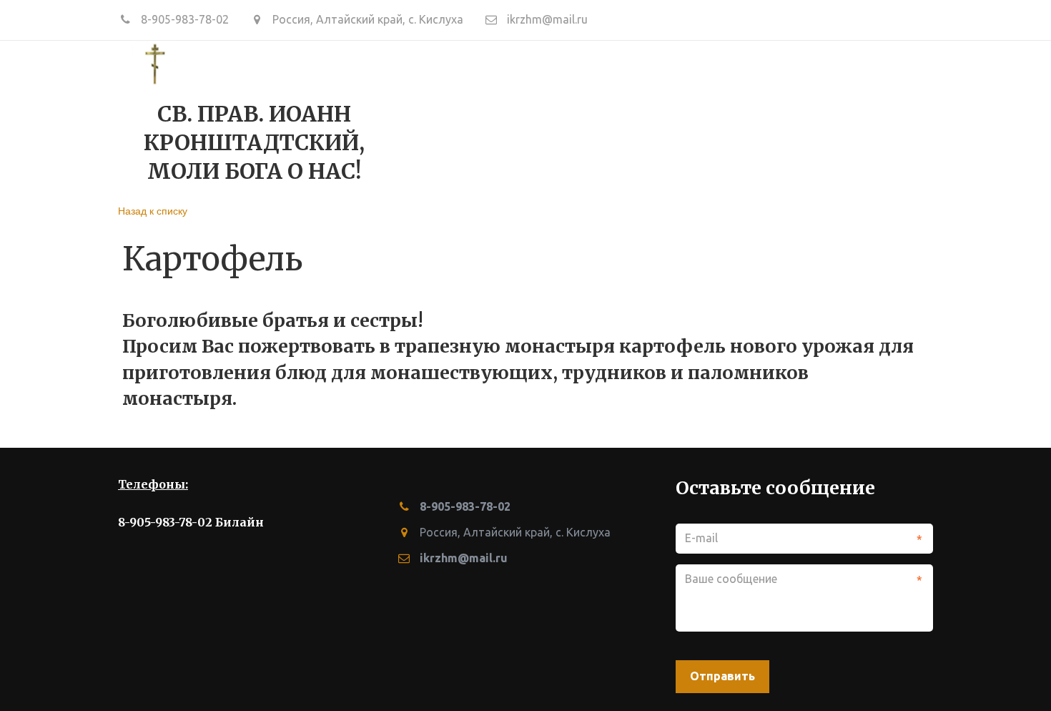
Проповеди (476, 117)
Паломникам (838, 117)
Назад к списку (152, 210)
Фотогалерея (373, 117)
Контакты (72, 117)
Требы (639, 117)
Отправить (722, 676)
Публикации (722, 117)
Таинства (566, 117)
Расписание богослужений (217, 117)
